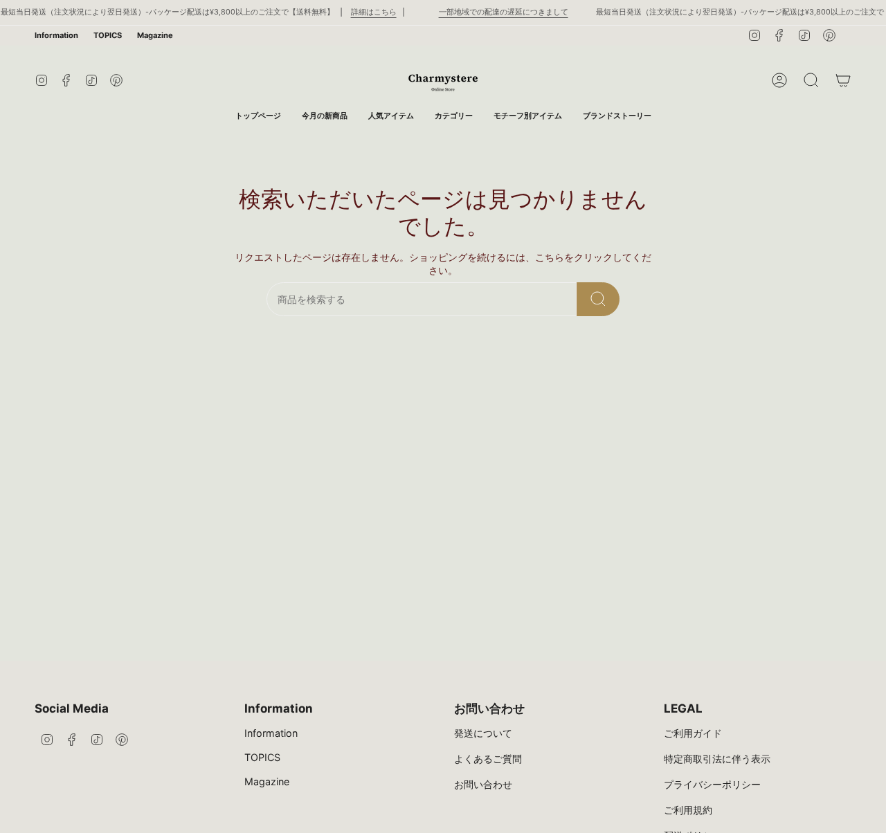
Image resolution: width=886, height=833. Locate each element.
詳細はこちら (374, 12)
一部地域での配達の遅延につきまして (503, 12)
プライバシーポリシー (712, 784)
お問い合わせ (483, 784)
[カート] (843, 80)
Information (56, 35)
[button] (453, 116)
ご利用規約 (688, 810)
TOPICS (107, 35)
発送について (483, 733)
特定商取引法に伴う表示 (717, 759)
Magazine (155, 35)
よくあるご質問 (488, 759)
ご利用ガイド (693, 733)
